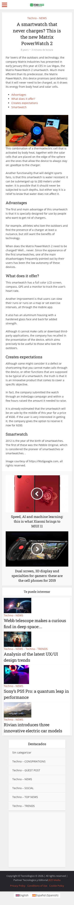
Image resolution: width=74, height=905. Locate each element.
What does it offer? (23, 99)
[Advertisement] (37, 839)
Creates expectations (24, 103)
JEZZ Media (54, 880)
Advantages (18, 94)
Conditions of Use (37, 885)
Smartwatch (19, 107)
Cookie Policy (56, 885)
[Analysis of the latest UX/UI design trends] (17, 639)
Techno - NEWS (37, 18)
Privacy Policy (17, 885)
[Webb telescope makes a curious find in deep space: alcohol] (17, 605)
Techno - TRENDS (37, 649)
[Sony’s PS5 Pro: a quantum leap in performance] (16, 674)
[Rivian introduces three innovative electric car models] (17, 709)
